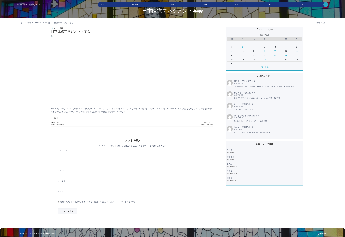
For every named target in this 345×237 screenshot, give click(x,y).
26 (264, 59)
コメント (62, 150)
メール (61, 181)
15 (297, 51)
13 (275, 51)
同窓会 (236, 81)
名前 (61, 170)
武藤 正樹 (246, 104)
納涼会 (229, 178)
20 (275, 55)
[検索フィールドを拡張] (325, 4)
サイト (60, 191)
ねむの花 (237, 92)
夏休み (229, 164)
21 (286, 55)
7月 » (267, 67)
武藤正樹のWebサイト (29, 4)
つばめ (229, 170)
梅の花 (236, 127)
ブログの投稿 (320, 23)
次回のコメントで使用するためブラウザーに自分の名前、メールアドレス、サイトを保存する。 (98, 202)
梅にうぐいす (239, 115)
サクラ (236, 104)
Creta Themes (51, 233)
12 (264, 51)
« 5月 (262, 67)
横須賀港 (230, 157)
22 (297, 55)
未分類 (54, 118)
